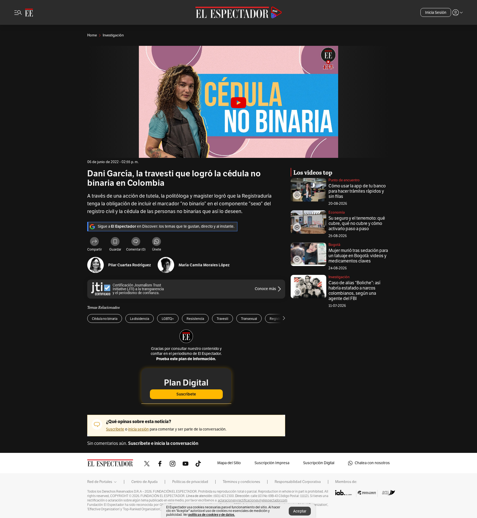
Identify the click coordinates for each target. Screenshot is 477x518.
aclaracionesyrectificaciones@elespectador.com (252, 500)
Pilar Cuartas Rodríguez (129, 265)
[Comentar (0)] (135, 242)
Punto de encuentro (344, 180)
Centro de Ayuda (144, 482)
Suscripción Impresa (272, 463)
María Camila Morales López (204, 265)
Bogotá (334, 245)
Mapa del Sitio (229, 463)
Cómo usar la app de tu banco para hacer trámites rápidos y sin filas (357, 191)
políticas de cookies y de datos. (211, 514)
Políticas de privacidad (190, 482)
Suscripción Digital (318, 463)
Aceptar (299, 511)
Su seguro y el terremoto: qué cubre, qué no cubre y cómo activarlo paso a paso (356, 224)
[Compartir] (94, 242)
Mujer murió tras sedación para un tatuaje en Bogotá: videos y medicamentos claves (358, 256)
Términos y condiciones (241, 482)
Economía (336, 212)
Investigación (338, 277)
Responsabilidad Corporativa (298, 482)
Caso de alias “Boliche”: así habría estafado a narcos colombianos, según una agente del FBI (354, 290)
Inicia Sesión (435, 12)
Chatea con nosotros (372, 463)
